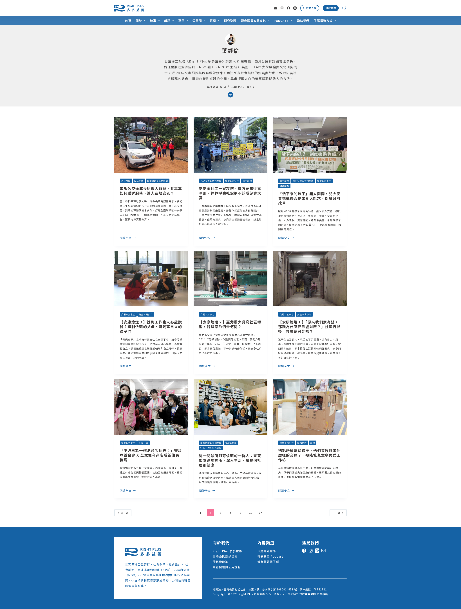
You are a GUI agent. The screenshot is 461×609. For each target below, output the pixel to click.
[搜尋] (344, 8)
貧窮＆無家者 (128, 314)
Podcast (281, 20)
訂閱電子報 (309, 8)
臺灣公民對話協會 (225, 556)
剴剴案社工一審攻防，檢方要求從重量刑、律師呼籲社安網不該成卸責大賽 (230, 193)
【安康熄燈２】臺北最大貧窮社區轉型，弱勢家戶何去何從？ (230, 324)
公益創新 (139, 180)
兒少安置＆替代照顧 (210, 180)
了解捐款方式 (323, 20)
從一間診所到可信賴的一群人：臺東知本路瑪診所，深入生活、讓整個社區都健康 (230, 460)
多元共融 (143, 442)
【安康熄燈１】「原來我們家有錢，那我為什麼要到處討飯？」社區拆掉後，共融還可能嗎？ (309, 326)
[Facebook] (288, 8)
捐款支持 (331, 8)
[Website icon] (230, 94)
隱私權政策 (220, 561)
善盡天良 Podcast (270, 556)
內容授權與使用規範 (227, 567)
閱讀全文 (126, 238)
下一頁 (336, 512)
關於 (139, 20)
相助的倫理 (231, 442)
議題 (167, 20)
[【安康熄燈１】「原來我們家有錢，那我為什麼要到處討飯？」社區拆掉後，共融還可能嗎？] (310, 278)
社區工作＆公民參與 (210, 447)
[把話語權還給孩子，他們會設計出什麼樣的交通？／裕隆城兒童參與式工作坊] (310, 407)
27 (260, 513)
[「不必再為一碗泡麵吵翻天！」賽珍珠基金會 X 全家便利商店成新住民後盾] (151, 407)
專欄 (213, 20)
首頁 (128, 20)
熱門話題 (247, 180)
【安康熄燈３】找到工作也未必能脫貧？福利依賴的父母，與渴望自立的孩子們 (151, 326)
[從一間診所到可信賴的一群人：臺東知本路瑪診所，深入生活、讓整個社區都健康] (230, 407)
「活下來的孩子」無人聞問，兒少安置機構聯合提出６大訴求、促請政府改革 (309, 198)
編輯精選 (284, 185)
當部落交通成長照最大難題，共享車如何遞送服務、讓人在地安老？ (151, 191)
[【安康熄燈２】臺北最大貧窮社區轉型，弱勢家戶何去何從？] (230, 278)
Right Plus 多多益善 (227, 551)
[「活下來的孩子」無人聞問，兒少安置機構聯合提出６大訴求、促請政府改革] (310, 145)
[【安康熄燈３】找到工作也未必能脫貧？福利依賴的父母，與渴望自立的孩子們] (151, 278)
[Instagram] (295, 8)
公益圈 (197, 20)
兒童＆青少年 (232, 180)
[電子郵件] (275, 8)
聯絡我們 (303, 20)
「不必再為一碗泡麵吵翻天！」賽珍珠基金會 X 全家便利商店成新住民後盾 (151, 455)
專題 (181, 20)
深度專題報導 (266, 551)
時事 (153, 20)
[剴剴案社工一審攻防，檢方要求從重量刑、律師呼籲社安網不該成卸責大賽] (230, 145)
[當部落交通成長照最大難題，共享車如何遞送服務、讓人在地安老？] (151, 145)
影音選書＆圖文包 (253, 20)
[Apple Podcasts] (282, 8)
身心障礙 (126, 180)
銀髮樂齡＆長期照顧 (157, 180)
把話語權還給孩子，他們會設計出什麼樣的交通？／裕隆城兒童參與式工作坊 (309, 455)
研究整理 (230, 20)
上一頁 (124, 512)
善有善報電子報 (268, 561)
